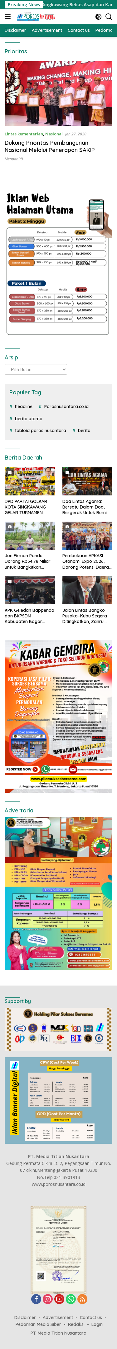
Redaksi (76, 1324)
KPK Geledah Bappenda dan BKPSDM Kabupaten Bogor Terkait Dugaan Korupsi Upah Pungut (29, 616)
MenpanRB (14, 159)
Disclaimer (25, 1317)
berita (84, 430)
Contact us (91, 1317)
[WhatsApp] (71, 1299)
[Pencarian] (108, 17)
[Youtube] (59, 1299)
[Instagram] (48, 1299)
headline (23, 406)
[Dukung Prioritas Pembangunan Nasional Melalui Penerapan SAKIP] (58, 93)
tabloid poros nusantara (40, 430)
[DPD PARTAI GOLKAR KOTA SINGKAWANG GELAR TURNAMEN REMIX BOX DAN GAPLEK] (30, 481)
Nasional (54, 134)
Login (97, 1324)
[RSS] (82, 1299)
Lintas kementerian (24, 134)
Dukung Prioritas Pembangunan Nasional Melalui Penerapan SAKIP (50, 146)
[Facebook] (36, 1299)
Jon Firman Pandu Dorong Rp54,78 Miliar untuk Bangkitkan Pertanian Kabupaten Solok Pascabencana (28, 561)
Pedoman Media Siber (38, 1324)
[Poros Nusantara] (35, 16)
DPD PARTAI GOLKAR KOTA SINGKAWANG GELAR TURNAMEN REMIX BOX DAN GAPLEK (26, 507)
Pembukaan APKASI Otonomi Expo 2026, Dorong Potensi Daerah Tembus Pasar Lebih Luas (86, 561)
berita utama (28, 418)
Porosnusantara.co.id (66, 406)
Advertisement (58, 1317)
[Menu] (9, 16)
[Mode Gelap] (98, 17)
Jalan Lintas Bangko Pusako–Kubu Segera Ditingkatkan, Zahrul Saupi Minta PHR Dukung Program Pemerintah (84, 616)
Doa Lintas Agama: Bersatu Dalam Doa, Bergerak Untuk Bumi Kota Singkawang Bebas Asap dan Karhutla (84, 507)
